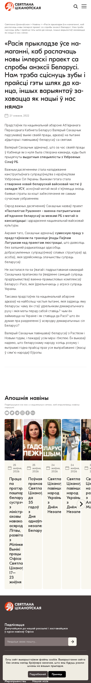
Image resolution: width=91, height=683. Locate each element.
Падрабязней (38, 674)
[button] (81, 504)
